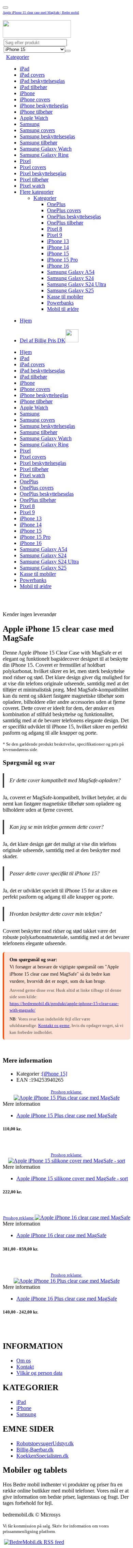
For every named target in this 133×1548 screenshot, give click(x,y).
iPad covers (32, 75)
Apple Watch (34, 118)
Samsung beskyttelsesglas (47, 136)
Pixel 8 (54, 229)
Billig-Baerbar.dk (35, 1449)
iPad (24, 69)
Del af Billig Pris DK (42, 340)
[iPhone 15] (54, 1074)
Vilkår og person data (39, 1373)
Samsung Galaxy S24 (70, 278)
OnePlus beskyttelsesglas (74, 216)
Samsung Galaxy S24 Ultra (76, 284)
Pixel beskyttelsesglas (43, 173)
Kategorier (17, 57)
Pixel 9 (54, 235)
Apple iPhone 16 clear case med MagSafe (61, 1235)
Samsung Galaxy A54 (70, 272)
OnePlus (56, 204)
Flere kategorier (37, 192)
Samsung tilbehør (38, 142)
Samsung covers (37, 130)
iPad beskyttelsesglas (42, 81)
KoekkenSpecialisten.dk (42, 1456)
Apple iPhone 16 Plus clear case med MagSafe (66, 1299)
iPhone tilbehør (36, 112)
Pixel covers (33, 167)
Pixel (25, 161)
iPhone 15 (58, 253)
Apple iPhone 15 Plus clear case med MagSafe (66, 1115)
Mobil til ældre (63, 309)
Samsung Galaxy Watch (46, 149)
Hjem (26, 320)
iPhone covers (35, 99)
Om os (23, 1360)
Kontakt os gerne (54, 1025)
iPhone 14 (58, 247)
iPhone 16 (58, 266)
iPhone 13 (58, 241)
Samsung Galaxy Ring (44, 155)
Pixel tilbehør (34, 179)
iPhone (27, 93)
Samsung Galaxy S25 (70, 290)
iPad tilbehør (33, 87)
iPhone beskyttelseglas (44, 106)
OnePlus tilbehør (65, 223)
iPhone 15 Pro (62, 260)
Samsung (30, 124)
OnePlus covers (64, 210)
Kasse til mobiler (65, 297)
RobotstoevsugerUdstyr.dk (45, 1443)
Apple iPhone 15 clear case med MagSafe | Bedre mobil (41, 12)
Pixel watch (32, 186)
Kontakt (25, 1367)
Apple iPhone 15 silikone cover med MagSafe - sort (72, 1178)
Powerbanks (60, 303)
